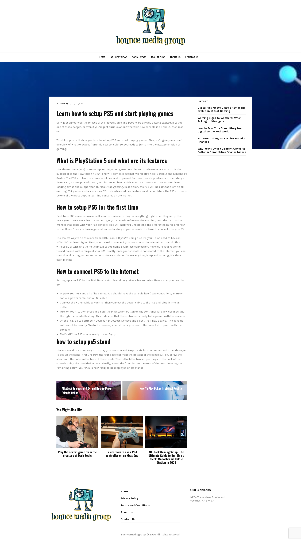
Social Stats (139, 57)
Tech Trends (158, 57)
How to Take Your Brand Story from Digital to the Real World (221, 130)
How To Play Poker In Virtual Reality (161, 388)
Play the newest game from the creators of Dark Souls (77, 454)
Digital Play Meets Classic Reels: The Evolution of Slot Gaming (221, 109)
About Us (175, 57)
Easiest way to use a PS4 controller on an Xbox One (122, 454)
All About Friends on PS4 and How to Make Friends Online (86, 390)
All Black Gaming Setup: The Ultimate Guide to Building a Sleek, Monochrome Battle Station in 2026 (166, 457)
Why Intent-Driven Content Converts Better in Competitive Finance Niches (222, 150)
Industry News (118, 57)
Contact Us (191, 57)
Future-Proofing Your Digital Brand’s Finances (221, 140)
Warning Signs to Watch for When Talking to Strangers (219, 119)
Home (102, 57)
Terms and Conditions (135, 505)
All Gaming (62, 103)
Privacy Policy (129, 498)
